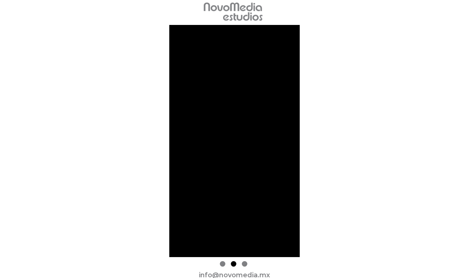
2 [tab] (233, 264)
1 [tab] (222, 264)
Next (305, 142)
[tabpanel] (234, 142)
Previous (163, 142)
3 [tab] (244, 264)
